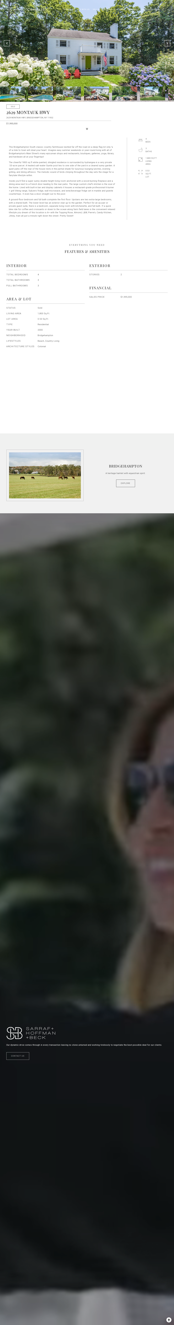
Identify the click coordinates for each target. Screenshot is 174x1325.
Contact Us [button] (17, 1056)
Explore (125, 483)
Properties (68, 9)
